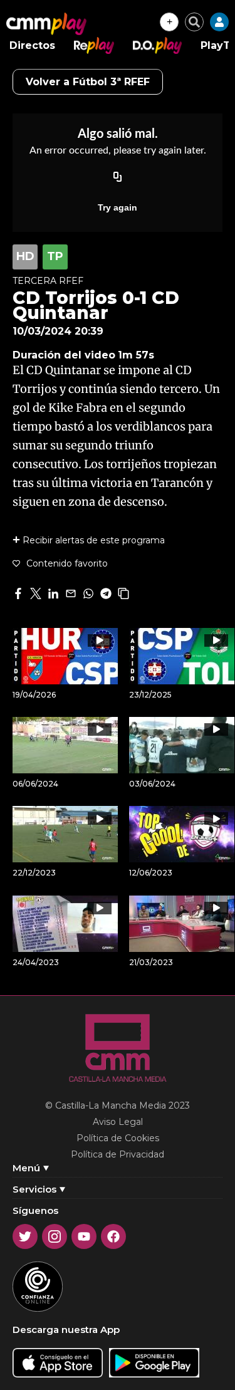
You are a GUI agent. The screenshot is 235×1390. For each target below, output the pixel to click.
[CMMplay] (46, 24)
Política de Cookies (117, 1138)
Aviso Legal (118, 1121)
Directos (32, 45)
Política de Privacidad (117, 1154)
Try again (117, 207)
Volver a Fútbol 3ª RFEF (88, 82)
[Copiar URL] (118, 177)
